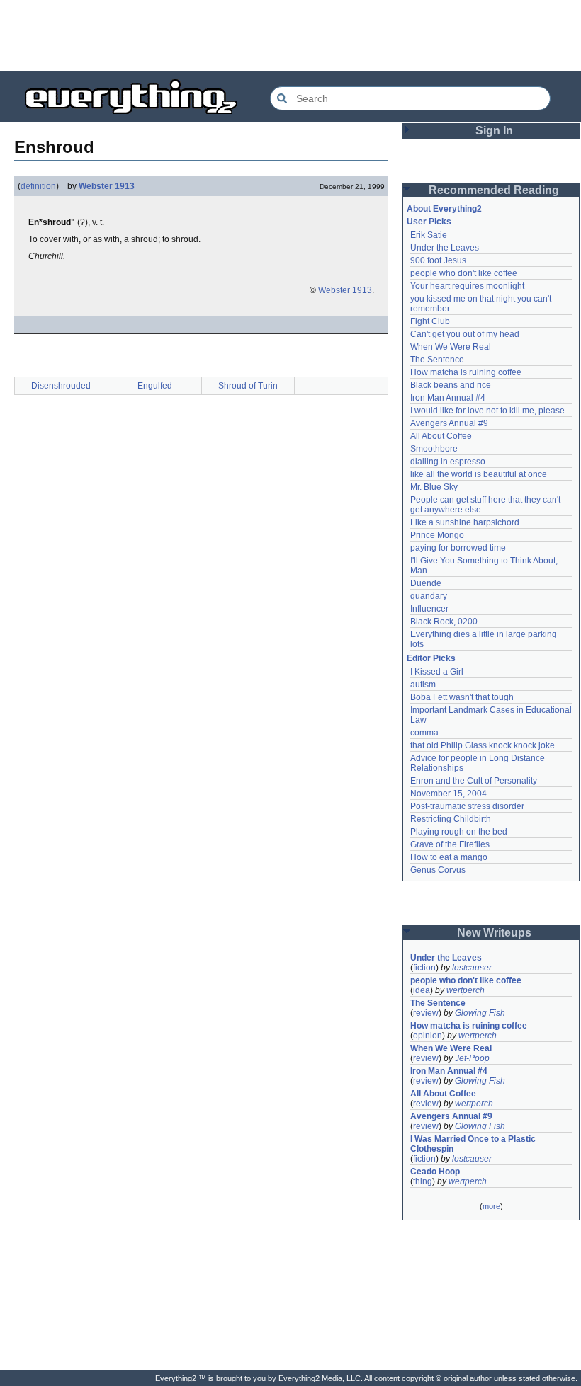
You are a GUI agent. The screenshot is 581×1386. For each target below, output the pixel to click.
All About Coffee (441, 436)
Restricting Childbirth (450, 819)
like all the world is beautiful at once (478, 474)
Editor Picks (431, 658)
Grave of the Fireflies (450, 844)
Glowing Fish (480, 1013)
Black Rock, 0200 (444, 621)
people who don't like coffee (463, 273)
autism (423, 684)
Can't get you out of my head (464, 334)
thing (422, 1181)
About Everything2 (444, 209)
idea (421, 990)
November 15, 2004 (448, 793)
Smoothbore (434, 449)
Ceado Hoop (435, 1171)
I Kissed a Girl (436, 672)
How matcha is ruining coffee (465, 372)
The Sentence (437, 360)
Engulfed (154, 386)
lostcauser (472, 968)
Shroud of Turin (248, 386)
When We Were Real (450, 347)
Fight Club (430, 321)
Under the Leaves (444, 248)
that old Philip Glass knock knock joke (482, 745)
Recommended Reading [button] (494, 190)
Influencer (429, 609)
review (426, 1013)
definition (38, 186)
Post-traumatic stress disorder (467, 806)
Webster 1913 (107, 186)
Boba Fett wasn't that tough (462, 697)
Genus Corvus (438, 870)
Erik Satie (428, 235)
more (491, 1206)
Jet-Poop (472, 1058)
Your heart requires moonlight (467, 286)
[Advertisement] (290, 35)
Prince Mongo (437, 535)
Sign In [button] (494, 131)
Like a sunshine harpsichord (464, 522)
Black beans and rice (450, 385)
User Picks (429, 222)
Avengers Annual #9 (449, 423)
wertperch (465, 990)
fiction (424, 968)
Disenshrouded (61, 386)
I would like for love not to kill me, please (487, 411)
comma (424, 733)
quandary (428, 596)
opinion (427, 1036)
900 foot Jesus (438, 260)
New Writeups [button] (494, 933)
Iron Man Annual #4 (447, 398)
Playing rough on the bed (458, 832)
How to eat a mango (448, 857)
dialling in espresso (447, 461)
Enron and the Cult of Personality (473, 781)
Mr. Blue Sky (434, 487)
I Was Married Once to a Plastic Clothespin (474, 1144)
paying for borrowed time (458, 548)
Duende (425, 583)
